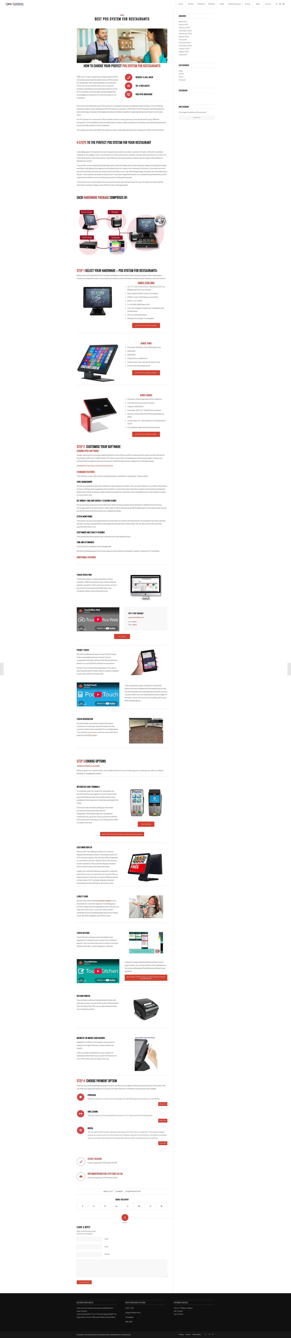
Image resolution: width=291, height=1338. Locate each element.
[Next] (114, 301)
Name (107, 1239)
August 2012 (184, 51)
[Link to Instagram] (280, 4)
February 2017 (184, 27)
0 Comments (119, 1191)
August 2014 (184, 36)
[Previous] (81, 301)
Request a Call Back (144, 77)
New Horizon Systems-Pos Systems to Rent (97, 1334)
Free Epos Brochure (144, 94)
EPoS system (92, 735)
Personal (182, 80)
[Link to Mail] (283, 4)
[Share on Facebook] (82, 1206)
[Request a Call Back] (128, 77)
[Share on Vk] (139, 1206)
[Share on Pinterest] (105, 1206)
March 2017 (183, 24)
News (181, 77)
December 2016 (185, 30)
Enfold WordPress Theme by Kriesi (120, 1334)
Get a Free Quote (143, 85)
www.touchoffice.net (136, 617)
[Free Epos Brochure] (128, 94)
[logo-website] (14, 4)
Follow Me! (196, 117)
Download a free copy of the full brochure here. (95, 465)
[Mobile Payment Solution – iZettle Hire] (2, 669)
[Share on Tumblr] (127, 1206)
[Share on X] (93, 1206)
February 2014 (184, 42)
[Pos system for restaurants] (122, 46)
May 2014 (183, 39)
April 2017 (183, 21)
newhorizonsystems (133, 1191)
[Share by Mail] (161, 1206)
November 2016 (185, 33)
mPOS (181, 74)
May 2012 (183, 54)
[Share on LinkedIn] (116, 1206)
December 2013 (185, 45)
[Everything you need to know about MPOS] (289, 669)
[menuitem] (181, 4)
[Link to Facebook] (276, 4)
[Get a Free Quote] (128, 86)
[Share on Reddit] (150, 1206)
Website (107, 1254)
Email (106, 1246)
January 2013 (184, 48)
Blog (122, 15)
